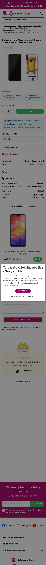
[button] (23, 296)
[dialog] (23, 282)
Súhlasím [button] (23, 291)
